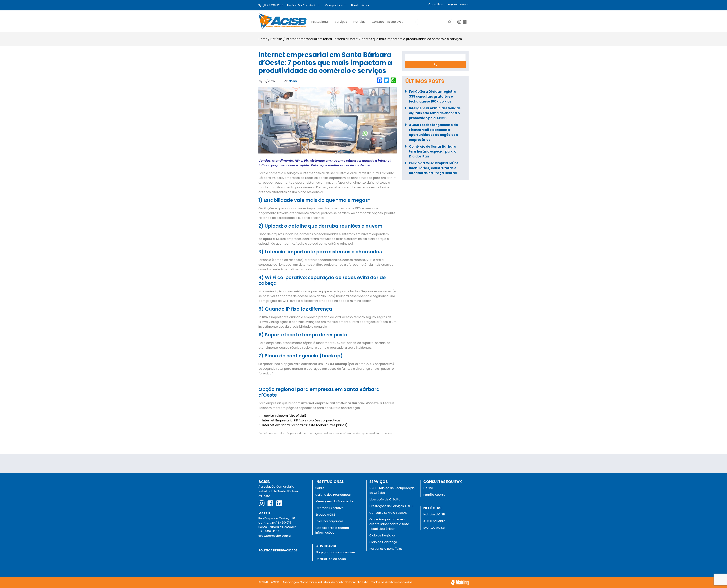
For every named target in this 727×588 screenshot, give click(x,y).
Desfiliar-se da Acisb (330, 559)
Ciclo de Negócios (382, 535)
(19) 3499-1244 (273, 5)
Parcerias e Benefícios (386, 549)
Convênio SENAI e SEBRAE (388, 512)
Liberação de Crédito (384, 499)
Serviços (341, 22)
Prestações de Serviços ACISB (391, 506)
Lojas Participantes (329, 521)
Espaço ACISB (325, 514)
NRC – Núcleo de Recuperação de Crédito (392, 490)
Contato (378, 22)
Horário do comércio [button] (302, 5)
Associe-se (395, 22)
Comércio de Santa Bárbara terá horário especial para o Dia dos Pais (432, 151)
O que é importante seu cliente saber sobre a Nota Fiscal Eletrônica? (389, 524)
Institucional (319, 22)
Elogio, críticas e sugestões (335, 552)
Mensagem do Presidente (334, 501)
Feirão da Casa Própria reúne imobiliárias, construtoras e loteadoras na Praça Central (433, 168)
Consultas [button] (436, 4)
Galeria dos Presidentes (333, 494)
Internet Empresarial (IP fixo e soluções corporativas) (302, 420)
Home (262, 39)
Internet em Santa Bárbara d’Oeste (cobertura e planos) (305, 425)
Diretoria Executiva (329, 508)
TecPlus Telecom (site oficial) (284, 415)
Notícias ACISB (434, 514)
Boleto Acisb (360, 5)
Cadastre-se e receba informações (332, 530)
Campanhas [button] (334, 5)
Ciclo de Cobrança (383, 542)
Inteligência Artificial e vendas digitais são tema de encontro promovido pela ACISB (435, 113)
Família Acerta (434, 494)
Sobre (319, 488)
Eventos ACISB (434, 527)
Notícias (359, 22)
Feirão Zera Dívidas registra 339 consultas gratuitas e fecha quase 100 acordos (432, 96)
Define (428, 488)
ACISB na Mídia (434, 521)
